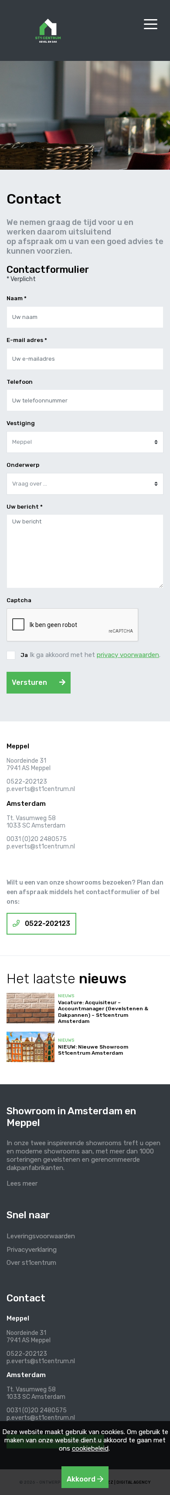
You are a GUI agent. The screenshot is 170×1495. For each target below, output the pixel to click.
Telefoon (20, 382)
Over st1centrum (31, 1263)
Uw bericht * (25, 506)
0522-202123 (27, 781)
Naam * (17, 298)
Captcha (19, 600)
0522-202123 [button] (46, 923)
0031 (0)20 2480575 (37, 839)
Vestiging (21, 423)
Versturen (30, 682)
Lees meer (22, 1183)
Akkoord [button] (82, 1479)
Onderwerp (23, 465)
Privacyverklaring (32, 1250)
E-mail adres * (27, 340)
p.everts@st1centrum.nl (41, 789)
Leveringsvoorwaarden (41, 1236)
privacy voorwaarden (128, 655)
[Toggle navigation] (150, 24)
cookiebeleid (90, 1448)
